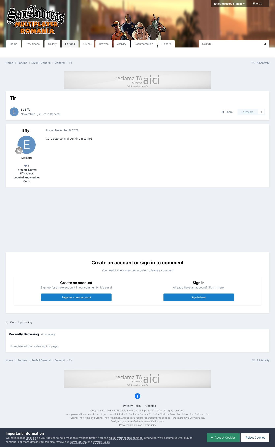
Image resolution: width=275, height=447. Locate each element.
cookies (31, 437)
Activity (121, 43)
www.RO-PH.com (154, 421)
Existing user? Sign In (228, 3)
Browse (104, 43)
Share (228, 111)
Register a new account (76, 297)
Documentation (143, 43)
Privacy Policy (132, 405)
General (55, 114)
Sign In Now (198, 297)
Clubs (87, 43)
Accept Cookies (225, 437)
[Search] (265, 43)
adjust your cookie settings (126, 437)
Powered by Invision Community (137, 424)
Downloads (33, 43)
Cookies (150, 405)
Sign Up (257, 3)
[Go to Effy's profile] (14, 111)
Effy (27, 109)
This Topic (249, 43)
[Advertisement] (137, 220)
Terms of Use (78, 441)
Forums (70, 43)
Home (13, 43)
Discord (166, 43)
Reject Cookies (255, 437)
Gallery (52, 43)
